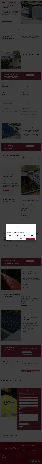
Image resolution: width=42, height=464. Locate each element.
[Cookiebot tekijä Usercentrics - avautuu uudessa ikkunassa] (32, 224)
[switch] (17, 235)
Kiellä (11, 238)
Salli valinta (21, 238)
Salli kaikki (30, 238)
